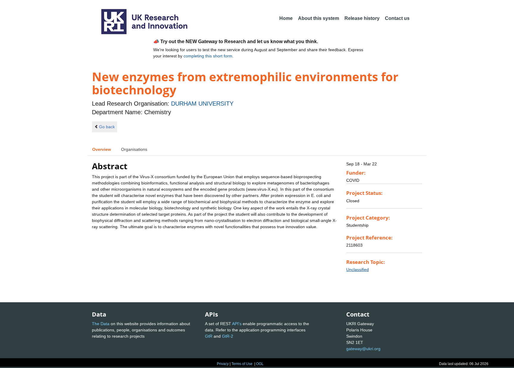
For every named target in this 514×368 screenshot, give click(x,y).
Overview (101, 149)
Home (286, 18)
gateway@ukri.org (363, 348)
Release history (362, 18)
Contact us (397, 18)
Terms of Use (242, 364)
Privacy (223, 364)
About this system (318, 18)
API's (237, 323)
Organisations (134, 149)
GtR (208, 336)
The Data (100, 323)
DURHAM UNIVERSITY (202, 103)
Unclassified (357, 269)
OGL (260, 364)
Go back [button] (107, 126)
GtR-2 (227, 336)
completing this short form (208, 56)
